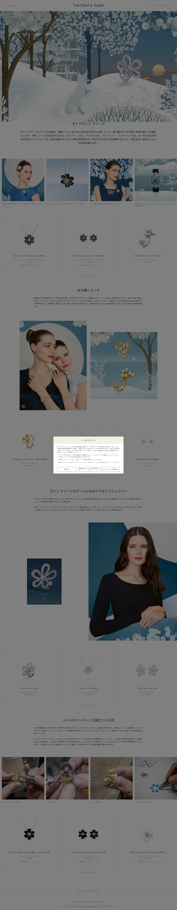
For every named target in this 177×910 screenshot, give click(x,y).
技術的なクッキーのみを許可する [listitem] (88, 469)
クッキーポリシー (77, 457)
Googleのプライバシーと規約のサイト (107, 450)
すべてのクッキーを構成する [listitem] (110, 469)
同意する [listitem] (67, 469)
